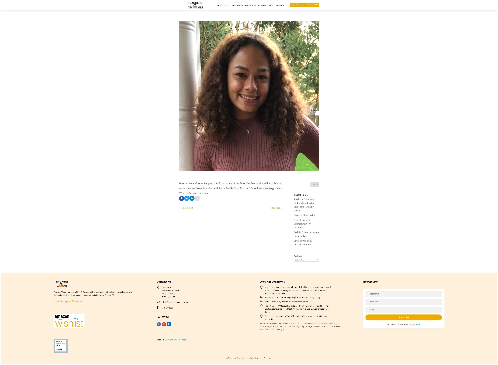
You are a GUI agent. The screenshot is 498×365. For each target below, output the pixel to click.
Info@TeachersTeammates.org (323, 323)
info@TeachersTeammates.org (175, 302)
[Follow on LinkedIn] (169, 324)
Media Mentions (276, 6)
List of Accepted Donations (68, 301)
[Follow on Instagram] (164, 324)
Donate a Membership (304, 215)
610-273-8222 (167, 308)
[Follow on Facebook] (159, 324)
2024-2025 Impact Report (175, 340)
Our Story (222, 6)
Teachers (235, 6)
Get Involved (250, 6)
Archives (298, 256)
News (264, 6)
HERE (418, 325)
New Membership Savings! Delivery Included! (302, 224)
